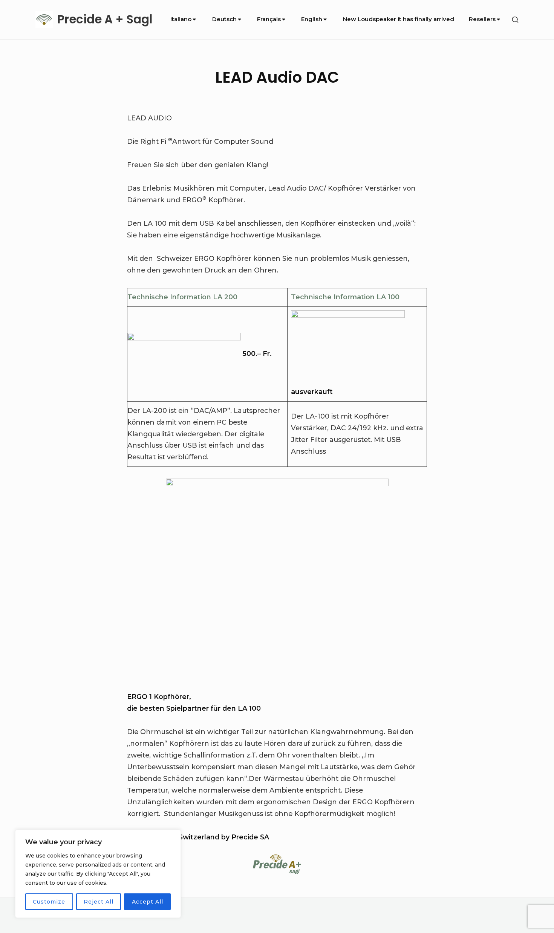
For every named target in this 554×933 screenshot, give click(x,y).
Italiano (180, 19)
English (311, 19)
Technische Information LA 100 (345, 297)
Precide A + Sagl (105, 19)
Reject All (98, 901)
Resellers (482, 19)
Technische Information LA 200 (182, 297)
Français (269, 19)
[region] (98, 874)
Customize (49, 901)
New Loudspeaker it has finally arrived (398, 19)
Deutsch (224, 19)
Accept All (147, 901)
